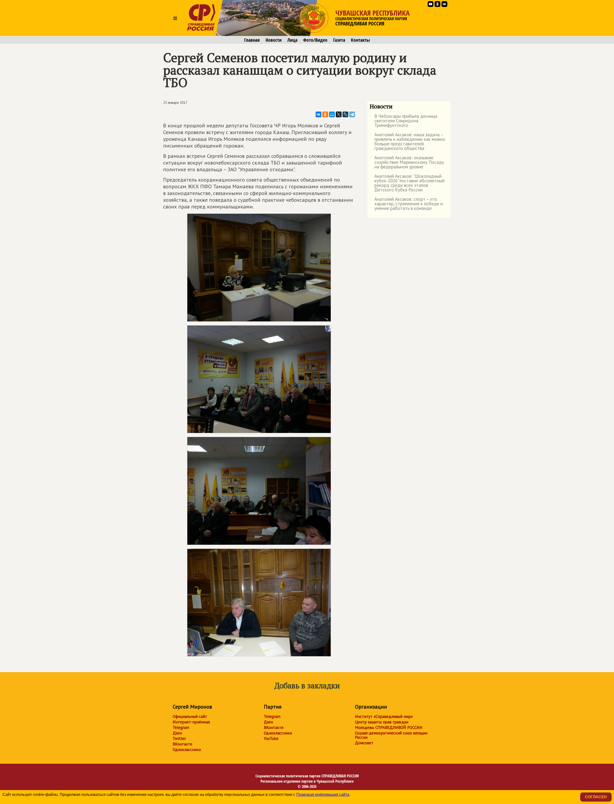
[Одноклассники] (325, 114)
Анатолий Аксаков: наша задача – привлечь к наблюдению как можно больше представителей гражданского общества (407, 141)
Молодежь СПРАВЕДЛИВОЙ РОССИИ (388, 727)
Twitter (179, 738)
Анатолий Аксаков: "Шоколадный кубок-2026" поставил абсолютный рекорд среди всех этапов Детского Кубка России (407, 183)
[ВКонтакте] (318, 114)
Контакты (360, 40)
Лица (292, 40)
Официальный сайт (190, 716)
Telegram (181, 727)
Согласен (596, 797)
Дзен (177, 733)
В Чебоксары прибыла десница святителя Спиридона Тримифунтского (403, 121)
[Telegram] (352, 114)
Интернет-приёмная (191, 722)
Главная (252, 40)
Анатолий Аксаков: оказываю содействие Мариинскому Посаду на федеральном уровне (407, 162)
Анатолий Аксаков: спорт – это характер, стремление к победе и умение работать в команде (406, 204)
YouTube (271, 738)
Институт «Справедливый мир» (384, 716)
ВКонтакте (182, 744)
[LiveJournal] (345, 114)
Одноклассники (187, 749)
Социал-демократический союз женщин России (391, 735)
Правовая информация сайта (322, 794)
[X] (339, 114)
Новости (274, 40)
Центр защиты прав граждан (381, 722)
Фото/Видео (315, 40)
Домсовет (364, 743)
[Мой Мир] (332, 114)
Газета (339, 40)
